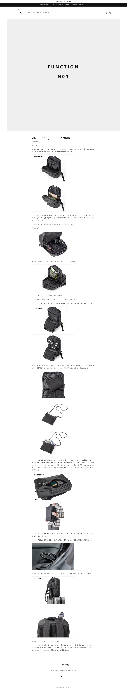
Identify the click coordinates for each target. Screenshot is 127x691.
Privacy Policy (54, 670)
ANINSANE (61, 687)
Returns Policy (72, 670)
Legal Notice (63, 670)
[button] (102, 13)
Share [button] (35, 145)
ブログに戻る (64, 665)
